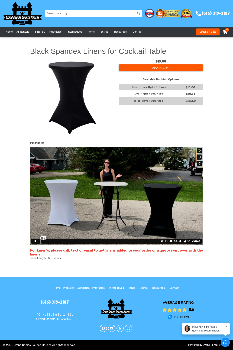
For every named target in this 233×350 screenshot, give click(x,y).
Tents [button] (91, 31)
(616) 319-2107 (55, 302)
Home (9, 31)
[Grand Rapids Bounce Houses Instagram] (128, 328)
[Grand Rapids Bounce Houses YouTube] (111, 328)
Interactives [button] (75, 31)
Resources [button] (120, 31)
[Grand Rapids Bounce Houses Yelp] (120, 328)
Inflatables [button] (55, 31)
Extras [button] (105, 31)
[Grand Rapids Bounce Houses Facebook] (103, 328)
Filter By (40, 31)
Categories (83, 287)
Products (68, 287)
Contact (137, 31)
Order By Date (208, 31)
